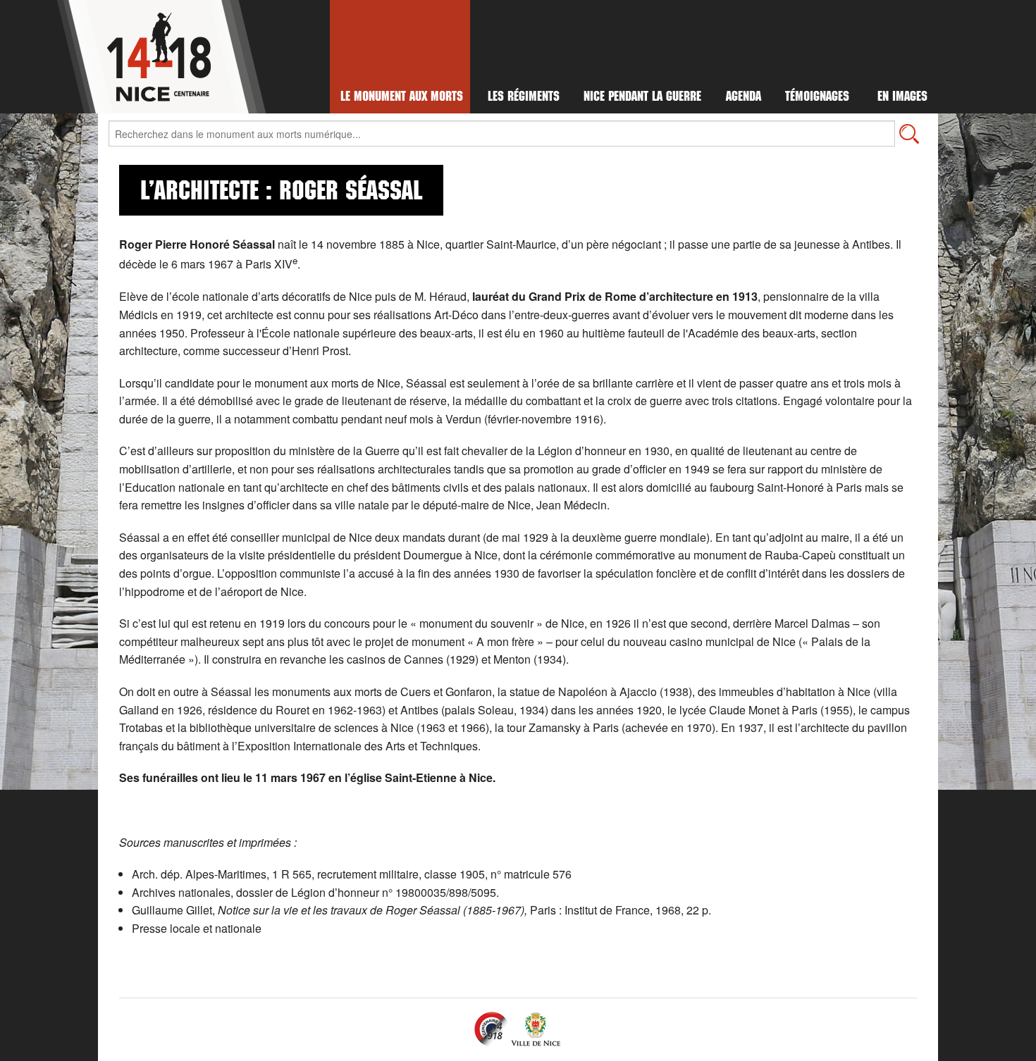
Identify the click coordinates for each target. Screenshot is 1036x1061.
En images (902, 97)
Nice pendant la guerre (642, 97)
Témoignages (817, 97)
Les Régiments (524, 97)
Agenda (743, 97)
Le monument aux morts (401, 97)
